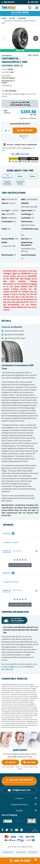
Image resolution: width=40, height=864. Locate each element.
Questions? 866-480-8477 (19, 781)
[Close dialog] (39, 837)
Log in (13, 102)
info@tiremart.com (15, 667)
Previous (4, 38)
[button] (23, 160)
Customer (19, 798)
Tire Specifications (7, 176)
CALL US (12, 762)
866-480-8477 (9, 2)
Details (19, 176)
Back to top (35, 831)
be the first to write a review (20, 565)
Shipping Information (7, 183)
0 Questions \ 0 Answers (10, 542)
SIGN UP (30, 852)
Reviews (32, 176)
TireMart (19, 810)
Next (35, 38)
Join (20, 102)
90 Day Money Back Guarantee (20, 13)
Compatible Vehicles (20, 183)
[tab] (7, 551)
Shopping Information (19, 804)
